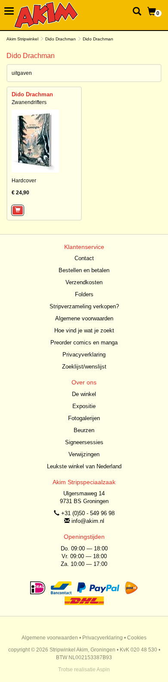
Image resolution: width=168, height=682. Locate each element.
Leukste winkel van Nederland (84, 466)
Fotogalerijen (84, 418)
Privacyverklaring (84, 354)
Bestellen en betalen (84, 270)
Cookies (136, 638)
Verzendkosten (84, 282)
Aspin (103, 670)
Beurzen (84, 430)
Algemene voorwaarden (84, 318)
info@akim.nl (88, 521)
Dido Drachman (60, 39)
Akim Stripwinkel (22, 39)
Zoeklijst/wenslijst (84, 366)
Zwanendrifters (29, 102)
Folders (84, 294)
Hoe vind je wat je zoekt (84, 330)
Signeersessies (84, 442)
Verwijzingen (84, 454)
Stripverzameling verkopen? (84, 306)
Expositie (84, 406)
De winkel (84, 394)
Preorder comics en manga (84, 342)
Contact (84, 258)
